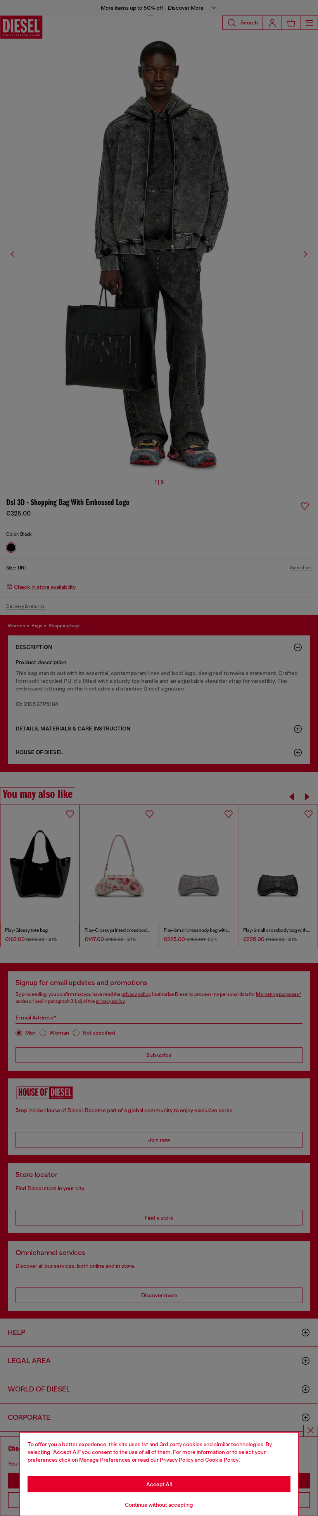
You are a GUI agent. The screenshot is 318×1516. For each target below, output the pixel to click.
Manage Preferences (105, 1460)
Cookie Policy (221, 1460)
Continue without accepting (159, 1505)
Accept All (159, 1484)
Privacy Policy (177, 1460)
